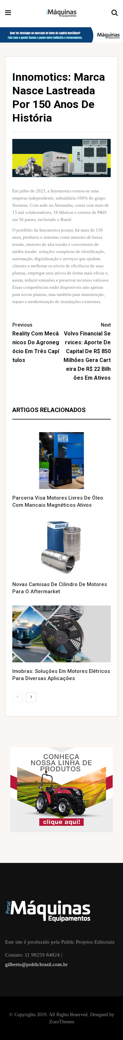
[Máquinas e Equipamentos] (61, 13)
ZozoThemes (61, 1021)
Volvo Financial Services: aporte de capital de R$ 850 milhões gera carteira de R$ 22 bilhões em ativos (87, 351)
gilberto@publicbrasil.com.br (36, 964)
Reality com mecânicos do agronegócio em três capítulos (35, 342)
